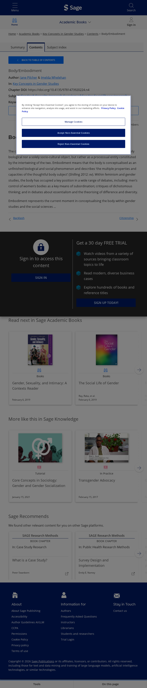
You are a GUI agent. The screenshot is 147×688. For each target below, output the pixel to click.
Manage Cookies (73, 121)
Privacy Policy (108, 108)
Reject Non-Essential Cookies (73, 143)
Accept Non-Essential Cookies (73, 132)
